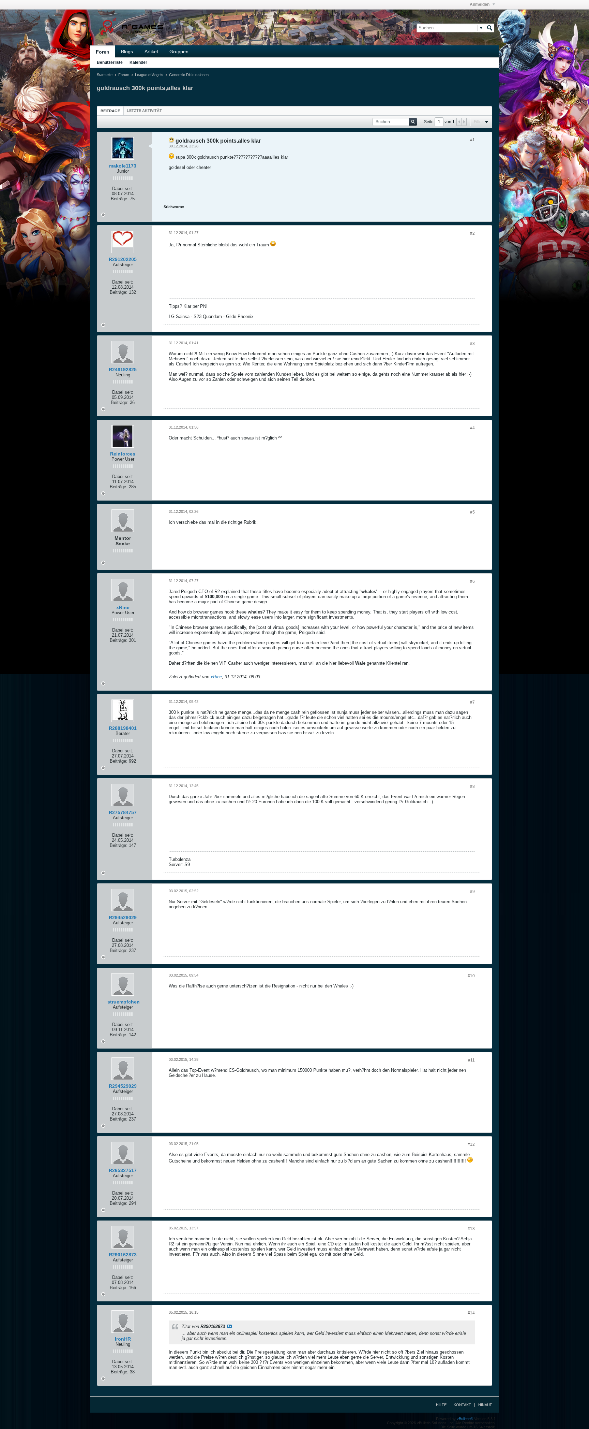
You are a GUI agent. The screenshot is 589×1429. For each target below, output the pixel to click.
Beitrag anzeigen (229, 1326)
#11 (471, 1060)
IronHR (123, 1339)
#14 (471, 1313)
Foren (102, 52)
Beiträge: (120, 198)
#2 (472, 233)
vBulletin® (465, 1419)
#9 (472, 891)
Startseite (104, 75)
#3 (472, 343)
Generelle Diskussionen (189, 75)
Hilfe (441, 1405)
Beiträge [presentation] (110, 111)
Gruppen (178, 51)
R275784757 (123, 812)
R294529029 (123, 917)
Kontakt (462, 1405)
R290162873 (123, 1254)
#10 (471, 975)
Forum (123, 75)
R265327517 (123, 1170)
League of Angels (149, 75)
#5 (472, 512)
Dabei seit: (122, 188)
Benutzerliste (110, 62)
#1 (472, 140)
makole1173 (122, 166)
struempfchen (123, 1002)
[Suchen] (489, 28)
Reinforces (122, 454)
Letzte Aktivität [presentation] (144, 111)
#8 (472, 786)
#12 (471, 1144)
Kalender (138, 62)
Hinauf (485, 1405)
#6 (472, 581)
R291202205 (123, 259)
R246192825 (123, 369)
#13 (471, 1228)
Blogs (127, 51)
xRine (123, 607)
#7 (472, 702)
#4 (472, 427)
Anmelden (480, 4)
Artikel (151, 51)
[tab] (110, 110)
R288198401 (123, 728)
